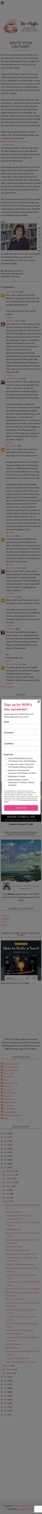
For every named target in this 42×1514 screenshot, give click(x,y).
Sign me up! (21, 808)
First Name (8, 733)
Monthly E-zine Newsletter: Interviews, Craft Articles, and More (22, 771)
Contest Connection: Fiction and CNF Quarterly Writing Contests (21, 765)
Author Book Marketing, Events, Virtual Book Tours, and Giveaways (22, 759)
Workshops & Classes (17, 776)
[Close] (38, 701)
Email (6, 722)
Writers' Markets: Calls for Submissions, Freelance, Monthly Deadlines (21, 782)
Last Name (8, 744)
